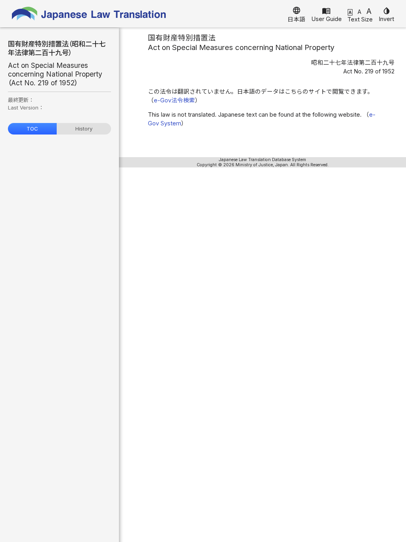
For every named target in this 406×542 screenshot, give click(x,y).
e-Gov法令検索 (174, 100)
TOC (32, 128)
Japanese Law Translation (89, 14)
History (83, 128)
